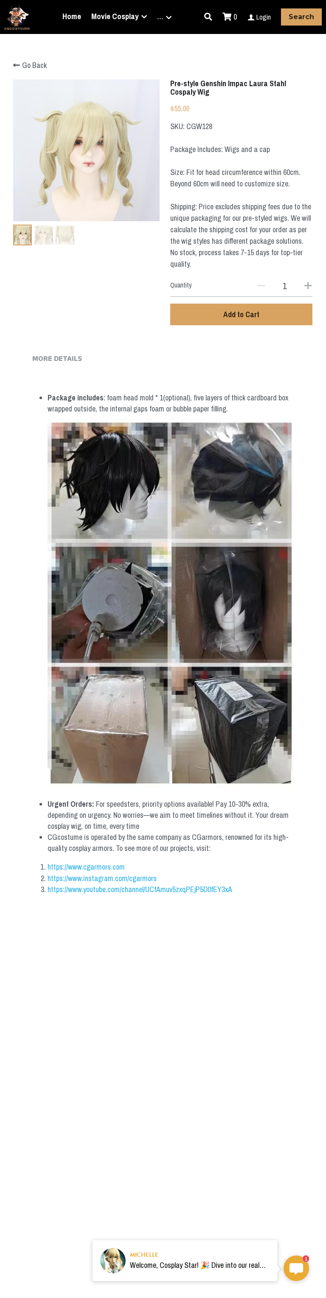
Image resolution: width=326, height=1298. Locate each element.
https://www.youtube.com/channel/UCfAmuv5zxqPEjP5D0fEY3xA (140, 889)
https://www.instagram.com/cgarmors (102, 878)
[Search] (208, 17)
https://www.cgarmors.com (86, 867)
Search (301, 17)
